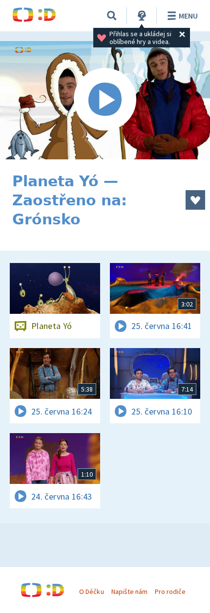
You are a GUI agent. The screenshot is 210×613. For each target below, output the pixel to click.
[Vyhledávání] (111, 15)
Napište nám (129, 591)
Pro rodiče (170, 591)
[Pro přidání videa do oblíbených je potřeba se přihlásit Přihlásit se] (195, 200)
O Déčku (91, 591)
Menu (188, 16)
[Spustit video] (105, 100)
